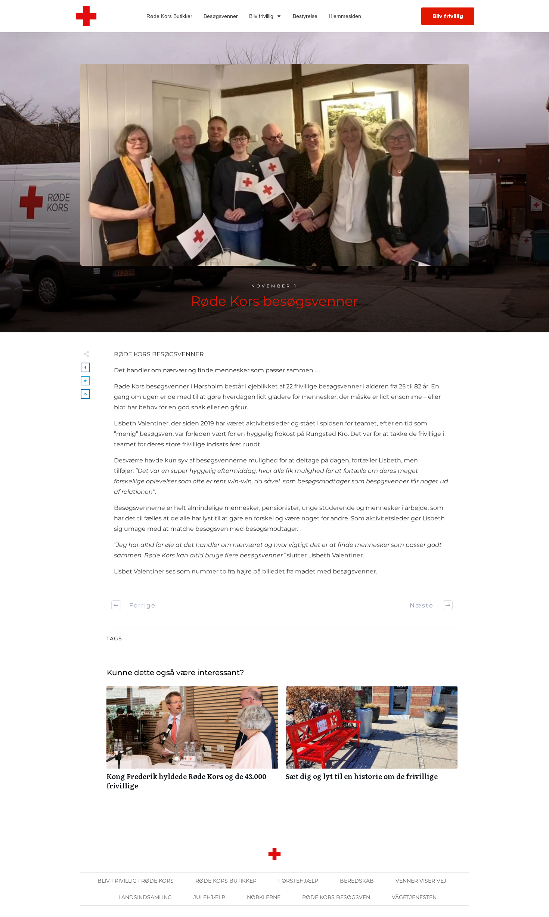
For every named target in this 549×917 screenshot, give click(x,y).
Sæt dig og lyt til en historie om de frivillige (372, 742)
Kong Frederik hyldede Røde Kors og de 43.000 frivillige (192, 742)
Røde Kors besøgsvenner (274, 301)
